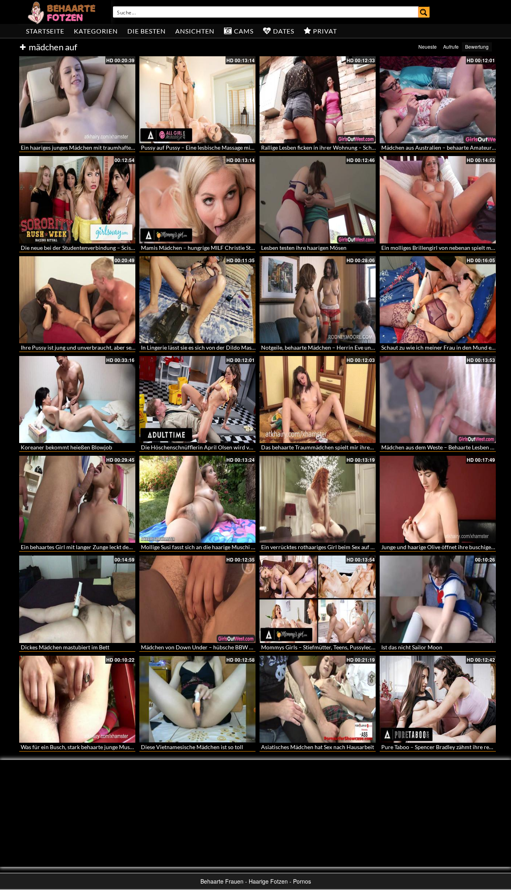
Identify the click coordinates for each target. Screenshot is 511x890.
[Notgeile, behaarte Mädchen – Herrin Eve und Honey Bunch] (317, 299)
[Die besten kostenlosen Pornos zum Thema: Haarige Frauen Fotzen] (63, 12)
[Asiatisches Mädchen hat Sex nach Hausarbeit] (317, 699)
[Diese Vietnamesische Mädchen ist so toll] (197, 699)
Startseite (45, 31)
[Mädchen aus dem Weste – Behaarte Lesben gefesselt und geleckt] (438, 399)
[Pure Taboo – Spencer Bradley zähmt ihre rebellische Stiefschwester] (438, 699)
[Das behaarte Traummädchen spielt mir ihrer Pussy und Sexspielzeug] (317, 399)
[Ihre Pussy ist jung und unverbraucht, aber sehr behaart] (77, 299)
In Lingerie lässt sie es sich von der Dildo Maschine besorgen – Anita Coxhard (236, 347)
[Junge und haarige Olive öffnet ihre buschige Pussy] (438, 499)
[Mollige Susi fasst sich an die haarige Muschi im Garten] (197, 499)
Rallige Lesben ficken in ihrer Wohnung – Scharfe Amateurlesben (341, 147)
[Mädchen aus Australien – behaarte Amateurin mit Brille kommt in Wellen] (438, 99)
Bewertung (477, 46)
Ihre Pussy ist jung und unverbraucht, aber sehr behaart (89, 347)
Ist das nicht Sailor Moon (411, 647)
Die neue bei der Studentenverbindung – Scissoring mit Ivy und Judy (104, 247)
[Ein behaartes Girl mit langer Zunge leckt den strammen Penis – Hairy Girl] (77, 499)
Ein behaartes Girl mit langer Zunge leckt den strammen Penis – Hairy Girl (112, 547)
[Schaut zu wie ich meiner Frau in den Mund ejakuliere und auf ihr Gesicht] (438, 299)
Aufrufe (451, 46)
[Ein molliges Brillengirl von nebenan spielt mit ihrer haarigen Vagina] (438, 199)
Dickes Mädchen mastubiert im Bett (65, 647)
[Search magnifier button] (424, 12)
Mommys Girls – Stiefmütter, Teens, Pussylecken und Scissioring (340, 647)
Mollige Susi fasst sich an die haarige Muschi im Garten (208, 547)
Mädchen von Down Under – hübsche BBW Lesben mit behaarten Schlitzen (233, 647)
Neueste (427, 46)
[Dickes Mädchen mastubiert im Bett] (77, 599)
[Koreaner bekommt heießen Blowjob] (77, 399)
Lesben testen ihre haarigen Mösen (304, 247)
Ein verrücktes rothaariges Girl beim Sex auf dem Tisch (328, 547)
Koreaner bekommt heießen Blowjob (66, 447)
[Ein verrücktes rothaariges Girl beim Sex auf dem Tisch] (317, 499)
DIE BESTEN (146, 31)
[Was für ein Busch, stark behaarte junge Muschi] (77, 699)
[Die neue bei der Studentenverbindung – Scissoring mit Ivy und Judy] (77, 199)
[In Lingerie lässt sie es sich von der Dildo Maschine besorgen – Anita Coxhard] (197, 299)
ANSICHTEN (194, 31)
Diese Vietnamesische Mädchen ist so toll (192, 747)
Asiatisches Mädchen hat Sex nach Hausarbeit (317, 747)
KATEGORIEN (96, 31)
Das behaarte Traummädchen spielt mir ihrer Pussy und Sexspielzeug (346, 447)
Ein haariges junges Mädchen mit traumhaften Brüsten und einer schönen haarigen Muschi (132, 147)
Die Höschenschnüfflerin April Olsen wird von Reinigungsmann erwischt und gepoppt (247, 447)
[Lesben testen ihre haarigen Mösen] (317, 199)
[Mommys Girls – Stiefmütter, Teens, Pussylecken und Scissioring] (317, 599)
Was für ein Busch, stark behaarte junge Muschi (79, 747)
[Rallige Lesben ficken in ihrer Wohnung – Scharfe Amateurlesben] (317, 99)
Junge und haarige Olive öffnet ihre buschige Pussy (444, 547)
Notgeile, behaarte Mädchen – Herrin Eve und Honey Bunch (335, 347)
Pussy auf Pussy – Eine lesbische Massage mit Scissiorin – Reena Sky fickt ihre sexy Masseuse (254, 147)
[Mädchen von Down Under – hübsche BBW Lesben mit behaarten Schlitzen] (197, 599)
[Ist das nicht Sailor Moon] (438, 599)
